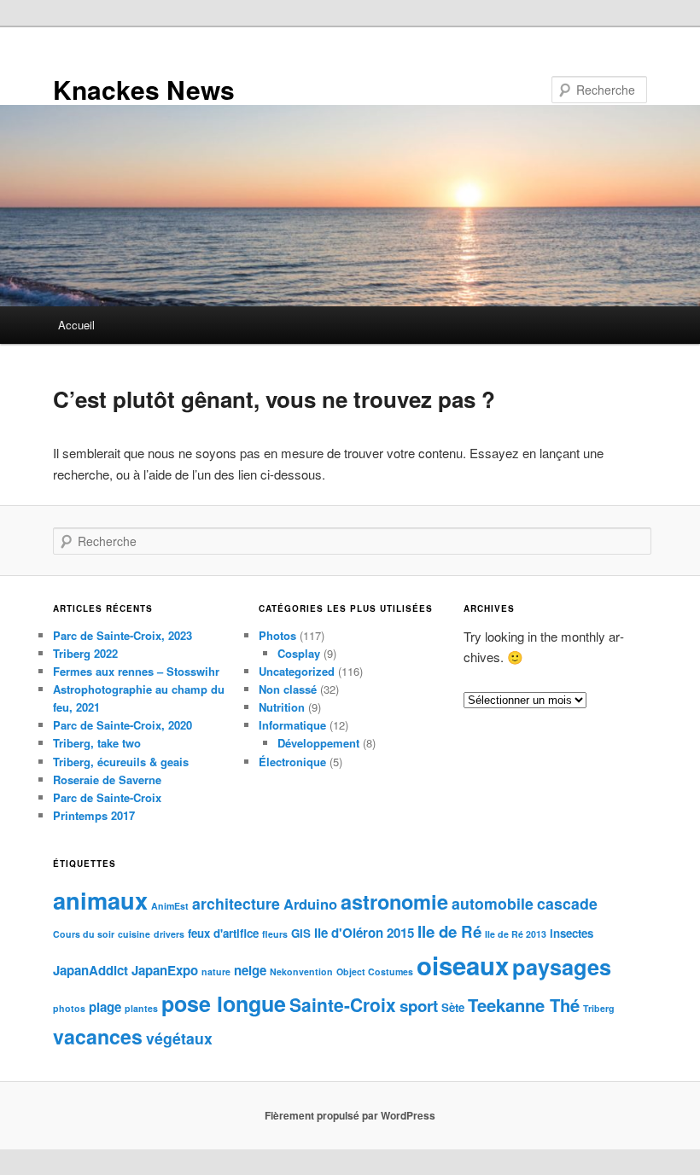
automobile (493, 903)
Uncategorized (297, 671)
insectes (571, 933)
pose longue (223, 1003)
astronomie (394, 901)
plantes (141, 1008)
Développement (318, 743)
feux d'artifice (223, 933)
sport (419, 1005)
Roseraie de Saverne (107, 779)
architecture (236, 903)
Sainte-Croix (342, 1004)
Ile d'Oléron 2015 (364, 932)
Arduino (310, 903)
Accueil (76, 325)
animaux (100, 899)
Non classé (288, 689)
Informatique (292, 725)
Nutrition (282, 707)
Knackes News (144, 89)
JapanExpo (164, 970)
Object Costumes (374, 971)
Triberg (599, 1008)
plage (105, 1007)
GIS (301, 933)
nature (215, 971)
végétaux (179, 1038)
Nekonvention (301, 971)
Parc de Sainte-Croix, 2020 (122, 725)
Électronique (292, 761)
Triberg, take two (97, 743)
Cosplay (298, 653)
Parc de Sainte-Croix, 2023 (122, 635)
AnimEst (170, 905)
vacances (98, 1036)
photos (69, 1008)
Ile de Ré (449, 931)
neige (250, 970)
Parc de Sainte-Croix (107, 797)
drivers (169, 934)
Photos (277, 635)
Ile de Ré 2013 (515, 934)
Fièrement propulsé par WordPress (350, 1115)
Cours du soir (83, 934)
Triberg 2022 (85, 653)
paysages (561, 966)
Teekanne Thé (524, 1004)
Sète (452, 1007)
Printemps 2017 (94, 815)
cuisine (134, 934)
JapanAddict (90, 970)
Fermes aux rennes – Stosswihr (136, 671)
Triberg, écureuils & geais (121, 761)
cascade (567, 903)
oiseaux (463, 965)
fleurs (275, 934)
